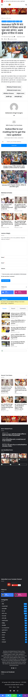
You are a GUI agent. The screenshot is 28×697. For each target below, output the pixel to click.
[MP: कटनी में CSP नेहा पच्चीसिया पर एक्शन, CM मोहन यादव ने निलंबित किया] (21, 199)
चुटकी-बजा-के (4, 630)
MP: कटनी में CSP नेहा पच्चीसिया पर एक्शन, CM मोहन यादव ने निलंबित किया (21, 207)
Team (18, 687)
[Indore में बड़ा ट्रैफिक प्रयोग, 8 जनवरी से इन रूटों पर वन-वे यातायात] (6, 322)
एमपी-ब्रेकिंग (9, 21)
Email (3, 262)
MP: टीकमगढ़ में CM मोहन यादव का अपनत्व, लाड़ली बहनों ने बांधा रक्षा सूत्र (7, 223)
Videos (3, 639)
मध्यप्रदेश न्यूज (18, 96)
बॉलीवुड (14, 21)
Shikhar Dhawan (9, 93)
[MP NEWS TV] (10, 5)
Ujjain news (20, 93)
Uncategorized (5, 627)
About (14, 687)
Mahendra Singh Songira (9, 36)
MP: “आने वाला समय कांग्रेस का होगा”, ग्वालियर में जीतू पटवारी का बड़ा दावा (7, 207)
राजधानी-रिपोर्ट (5, 606)
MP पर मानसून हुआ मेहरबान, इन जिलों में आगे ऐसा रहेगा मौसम (18, 343)
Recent (13, 308)
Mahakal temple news (14, 90)
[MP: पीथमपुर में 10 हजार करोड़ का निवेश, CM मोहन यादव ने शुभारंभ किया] (23, 461)
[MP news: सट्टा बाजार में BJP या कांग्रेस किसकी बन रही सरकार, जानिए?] (6, 329)
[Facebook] (12, 668)
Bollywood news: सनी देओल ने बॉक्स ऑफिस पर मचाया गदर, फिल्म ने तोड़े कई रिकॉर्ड (18, 315)
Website (3, 268)
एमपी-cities (8, 18)
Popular (4, 308)
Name (3, 257)
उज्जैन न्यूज (9, 96)
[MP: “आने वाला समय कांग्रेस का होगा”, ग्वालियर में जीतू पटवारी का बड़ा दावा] (7, 199)
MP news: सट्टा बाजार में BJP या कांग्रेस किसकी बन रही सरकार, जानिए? (18, 329)
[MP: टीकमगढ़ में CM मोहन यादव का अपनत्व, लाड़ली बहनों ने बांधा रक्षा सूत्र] (7, 216)
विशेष (21, 21)
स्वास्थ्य (3, 634)
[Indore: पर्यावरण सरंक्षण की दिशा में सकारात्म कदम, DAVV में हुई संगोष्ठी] (6, 337)
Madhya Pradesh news (14, 87)
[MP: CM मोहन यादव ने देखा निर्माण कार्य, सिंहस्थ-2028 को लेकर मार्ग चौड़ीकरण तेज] (23, 466)
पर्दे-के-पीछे (4, 618)
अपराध (3, 637)
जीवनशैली (4, 625)
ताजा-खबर (4, 615)
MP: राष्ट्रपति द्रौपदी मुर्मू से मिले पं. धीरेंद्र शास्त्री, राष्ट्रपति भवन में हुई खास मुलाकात (20, 223)
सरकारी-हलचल (5, 620)
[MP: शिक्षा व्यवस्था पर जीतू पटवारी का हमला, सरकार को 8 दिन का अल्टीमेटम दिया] (5, 520)
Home (4, 18)
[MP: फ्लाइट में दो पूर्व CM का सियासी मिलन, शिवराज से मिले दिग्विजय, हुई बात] (21, 399)
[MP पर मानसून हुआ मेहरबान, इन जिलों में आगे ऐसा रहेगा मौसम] (6, 344)
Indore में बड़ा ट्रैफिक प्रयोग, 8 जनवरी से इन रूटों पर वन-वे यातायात (18, 322)
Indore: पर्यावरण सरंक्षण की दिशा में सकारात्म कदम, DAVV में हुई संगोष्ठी (18, 336)
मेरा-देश (17, 21)
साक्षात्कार (4, 632)
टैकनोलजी (4, 642)
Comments (23, 308)
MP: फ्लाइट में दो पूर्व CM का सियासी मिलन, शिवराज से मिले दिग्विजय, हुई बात (21, 407)
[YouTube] (14, 668)
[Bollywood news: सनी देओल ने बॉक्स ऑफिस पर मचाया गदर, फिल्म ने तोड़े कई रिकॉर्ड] (6, 315)
